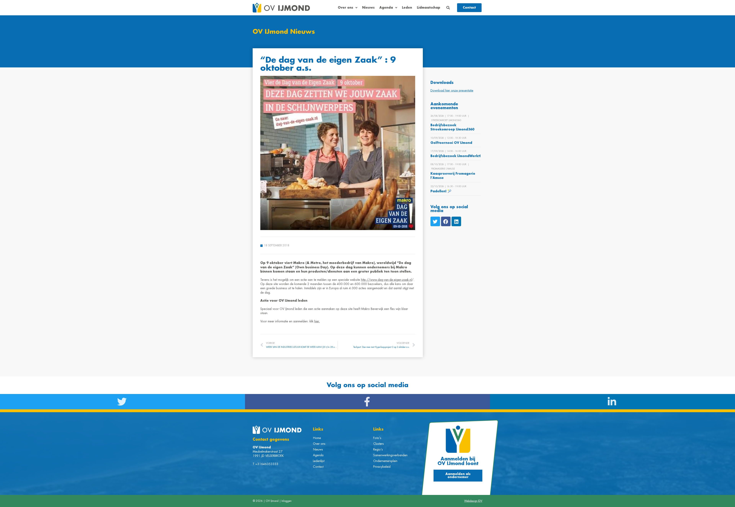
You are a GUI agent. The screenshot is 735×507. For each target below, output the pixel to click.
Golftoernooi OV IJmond (451, 142)
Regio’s (378, 449)
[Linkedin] (456, 221)
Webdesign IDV (473, 501)
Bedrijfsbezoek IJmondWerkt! (455, 156)
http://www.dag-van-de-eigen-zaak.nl (386, 279)
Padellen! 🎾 (440, 191)
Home (317, 438)
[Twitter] (435, 221)
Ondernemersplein (385, 461)
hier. (317, 321)
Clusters (378, 443)
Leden (407, 7)
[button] (448, 8)
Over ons (345, 7)
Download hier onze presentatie (451, 90)
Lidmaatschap (428, 7)
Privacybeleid (381, 466)
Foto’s (377, 438)
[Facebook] (446, 221)
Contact (318, 466)
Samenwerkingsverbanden (390, 455)
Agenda (386, 7)
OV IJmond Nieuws (284, 32)
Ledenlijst (318, 461)
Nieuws (368, 7)
